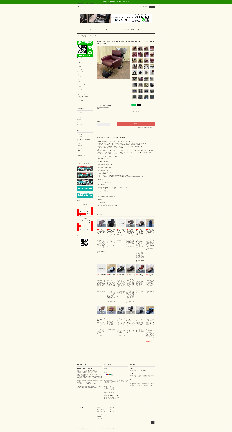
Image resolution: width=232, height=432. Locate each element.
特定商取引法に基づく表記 (149, 127)
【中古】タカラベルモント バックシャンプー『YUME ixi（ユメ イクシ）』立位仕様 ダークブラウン (101, 231)
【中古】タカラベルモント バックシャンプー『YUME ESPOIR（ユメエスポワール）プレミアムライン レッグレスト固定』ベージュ (111, 277)
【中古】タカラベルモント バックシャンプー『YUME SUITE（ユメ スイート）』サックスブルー (140, 318)
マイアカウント (113, 407)
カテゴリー (97, 29)
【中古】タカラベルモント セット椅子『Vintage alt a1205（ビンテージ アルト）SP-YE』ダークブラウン (130, 231)
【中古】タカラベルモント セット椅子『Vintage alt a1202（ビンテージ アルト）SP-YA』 (140, 277)
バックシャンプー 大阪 (92, 35)
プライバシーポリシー (101, 416)
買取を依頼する (126, 29)
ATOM (101, 418)
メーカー (106, 29)
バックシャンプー (84, 35)
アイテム (152, 6)
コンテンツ (115, 29)
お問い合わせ (140, 29)
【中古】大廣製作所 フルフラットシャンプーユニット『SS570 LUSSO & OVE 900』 (121, 276)
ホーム (90, 29)
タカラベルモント (84, 36)
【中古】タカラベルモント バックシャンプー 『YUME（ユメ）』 (130, 275)
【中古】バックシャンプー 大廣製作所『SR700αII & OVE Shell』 (150, 276)
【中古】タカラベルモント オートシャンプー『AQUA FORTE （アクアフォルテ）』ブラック (150, 231)
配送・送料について (101, 411)
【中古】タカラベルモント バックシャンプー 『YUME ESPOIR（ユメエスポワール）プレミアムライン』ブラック (150, 318)
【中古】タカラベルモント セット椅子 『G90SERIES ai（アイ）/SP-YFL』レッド (111, 318)
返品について (140, 127)
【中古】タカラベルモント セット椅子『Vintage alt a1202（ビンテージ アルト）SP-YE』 (101, 318)
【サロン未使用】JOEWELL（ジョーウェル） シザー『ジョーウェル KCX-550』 (121, 231)
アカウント (145, 6)
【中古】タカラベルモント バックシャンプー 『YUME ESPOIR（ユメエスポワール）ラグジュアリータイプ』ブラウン (140, 232)
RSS (98, 418)
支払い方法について (101, 409)
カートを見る (112, 409)
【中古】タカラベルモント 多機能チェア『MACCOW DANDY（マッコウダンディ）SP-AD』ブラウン (130, 318)
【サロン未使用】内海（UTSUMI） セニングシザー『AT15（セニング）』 (101, 276)
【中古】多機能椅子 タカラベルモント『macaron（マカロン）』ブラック (111, 231)
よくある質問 (133, 29)
